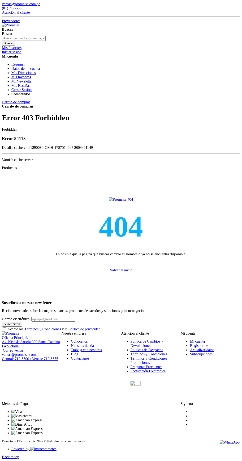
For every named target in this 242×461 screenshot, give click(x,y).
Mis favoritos (21, 77)
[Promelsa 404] (121, 199)
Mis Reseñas (20, 85)
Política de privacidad (84, 329)
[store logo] (10, 25)
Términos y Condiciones (42, 329)
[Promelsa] (10, 333)
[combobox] (24, 38)
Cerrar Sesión (21, 90)
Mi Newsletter (22, 81)
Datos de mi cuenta (25, 68)
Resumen (18, 64)
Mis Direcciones (23, 73)
